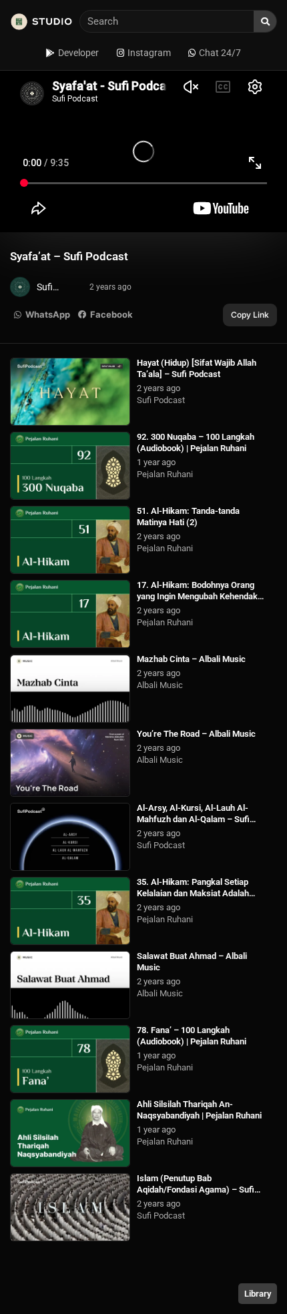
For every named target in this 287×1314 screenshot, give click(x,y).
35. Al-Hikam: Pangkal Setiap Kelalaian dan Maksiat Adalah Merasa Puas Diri (193, 893)
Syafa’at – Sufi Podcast (69, 256)
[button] (42, 315)
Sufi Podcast (161, 400)
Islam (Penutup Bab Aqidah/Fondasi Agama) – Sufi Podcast (195, 1189)
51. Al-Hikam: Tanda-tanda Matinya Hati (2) (188, 516)
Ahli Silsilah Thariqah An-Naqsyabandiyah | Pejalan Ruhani (199, 1109)
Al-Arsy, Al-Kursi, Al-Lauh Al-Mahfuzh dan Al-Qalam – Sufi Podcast (193, 819)
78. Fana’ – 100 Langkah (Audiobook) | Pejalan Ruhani (191, 1035)
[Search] (265, 21)
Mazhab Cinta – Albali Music (191, 659)
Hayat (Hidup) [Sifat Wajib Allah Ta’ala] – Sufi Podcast (196, 368)
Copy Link (250, 315)
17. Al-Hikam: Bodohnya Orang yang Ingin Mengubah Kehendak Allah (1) (197, 596)
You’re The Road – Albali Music (196, 734)
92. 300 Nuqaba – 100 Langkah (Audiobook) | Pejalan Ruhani (195, 442)
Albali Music (160, 685)
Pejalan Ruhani (165, 474)
